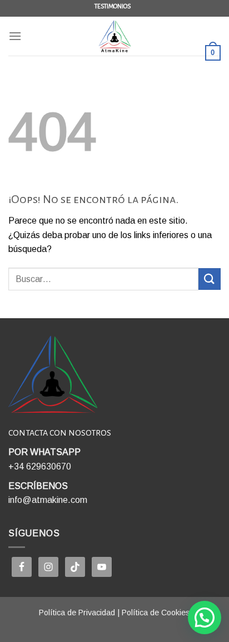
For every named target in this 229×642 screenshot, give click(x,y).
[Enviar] (209, 279)
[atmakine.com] (114, 36)
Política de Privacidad (77, 612)
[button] (204, 617)
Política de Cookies (156, 612)
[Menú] (15, 36)
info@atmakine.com (47, 500)
